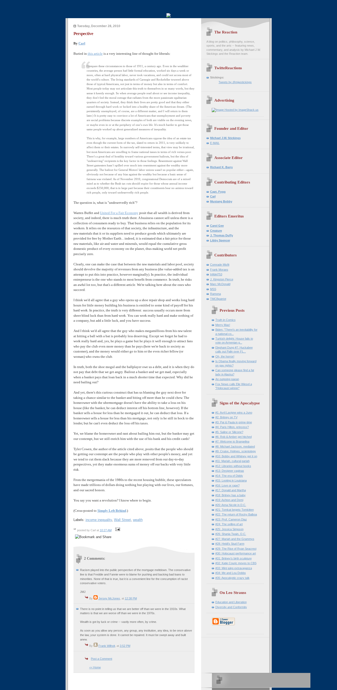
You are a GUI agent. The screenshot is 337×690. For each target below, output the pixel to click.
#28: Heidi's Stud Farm (229, 543)
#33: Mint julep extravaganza (233, 568)
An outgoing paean (227, 379)
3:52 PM (125, 645)
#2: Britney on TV (226, 417)
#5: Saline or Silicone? (229, 432)
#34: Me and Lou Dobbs (230, 572)
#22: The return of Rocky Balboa (236, 514)
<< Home (95, 667)
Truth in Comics (225, 319)
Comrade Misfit (219, 264)
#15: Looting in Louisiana (231, 480)
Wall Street (122, 520)
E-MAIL (215, 143)
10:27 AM (106, 530)
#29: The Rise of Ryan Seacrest (235, 548)
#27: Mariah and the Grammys (234, 538)
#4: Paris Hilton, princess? (232, 427)
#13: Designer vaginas (229, 470)
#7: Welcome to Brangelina (232, 441)
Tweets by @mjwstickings (235, 82)
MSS (213, 289)
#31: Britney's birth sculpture (233, 558)
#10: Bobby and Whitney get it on (236, 456)
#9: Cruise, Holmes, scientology (235, 451)
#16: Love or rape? (227, 485)
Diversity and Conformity (231, 607)
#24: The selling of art (229, 524)
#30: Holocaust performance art (235, 553)
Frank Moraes (219, 269)
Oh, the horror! (224, 356)
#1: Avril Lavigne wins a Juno (233, 412)
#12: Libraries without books (233, 466)
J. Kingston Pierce (221, 279)
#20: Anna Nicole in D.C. (230, 505)
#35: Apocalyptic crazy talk (232, 577)
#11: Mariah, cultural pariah (232, 461)
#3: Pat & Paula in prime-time (233, 422)
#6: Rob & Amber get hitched (233, 436)
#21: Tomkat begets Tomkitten (234, 509)
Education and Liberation (231, 602)
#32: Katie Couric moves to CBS (235, 563)
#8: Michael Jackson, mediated (235, 446)
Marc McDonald (220, 284)
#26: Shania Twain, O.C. (230, 533)
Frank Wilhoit (106, 645)
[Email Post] (117, 530)
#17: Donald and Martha (230, 490)
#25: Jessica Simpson (229, 529)
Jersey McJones (109, 598)
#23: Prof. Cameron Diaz (231, 519)
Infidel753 (216, 274)
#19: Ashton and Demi (229, 500)
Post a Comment (101, 658)
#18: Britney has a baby (230, 495)
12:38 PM (131, 598)
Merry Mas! (222, 324)
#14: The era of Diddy (229, 475)
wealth (138, 520)
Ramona (215, 293)
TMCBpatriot (218, 298)
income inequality (99, 520)
